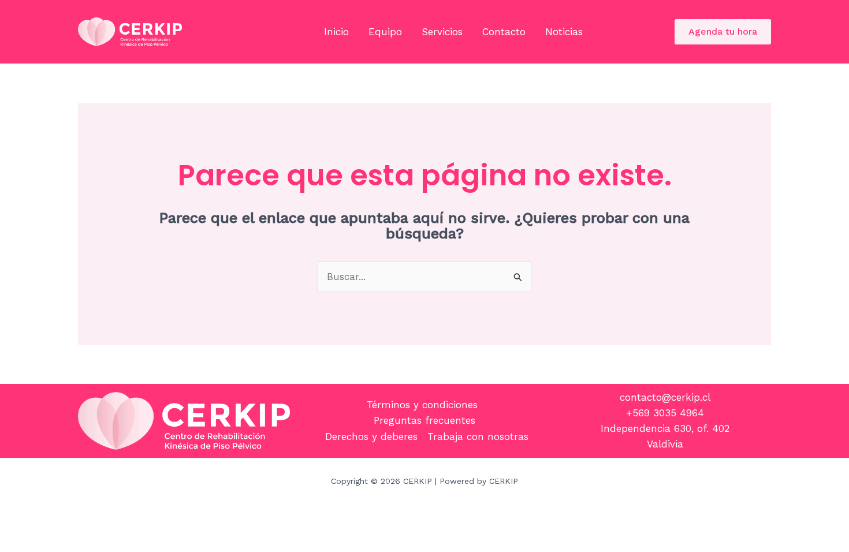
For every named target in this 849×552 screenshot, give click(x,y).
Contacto (504, 32)
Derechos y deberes (371, 436)
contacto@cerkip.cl (665, 397)
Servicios (442, 32)
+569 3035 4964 (665, 413)
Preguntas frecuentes (424, 420)
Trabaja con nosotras (477, 436)
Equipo (385, 32)
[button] (723, 31)
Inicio (336, 32)
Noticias (564, 32)
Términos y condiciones (422, 405)
